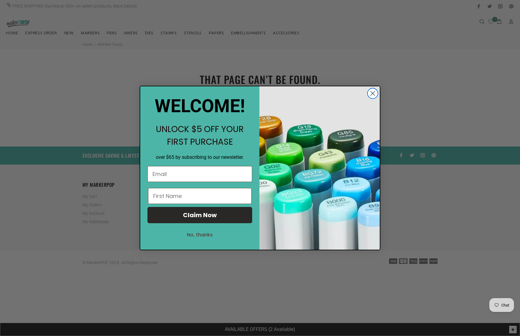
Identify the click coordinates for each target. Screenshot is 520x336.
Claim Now (200, 215)
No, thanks (200, 234)
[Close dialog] (372, 93)
